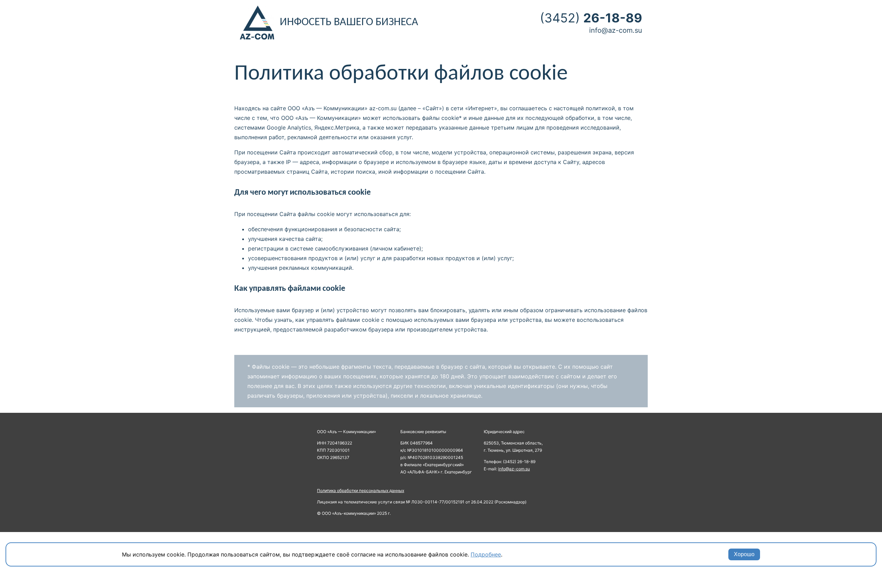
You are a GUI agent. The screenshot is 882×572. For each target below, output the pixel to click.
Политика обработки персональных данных (360, 490)
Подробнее (486, 554)
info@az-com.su (615, 30)
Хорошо (744, 554)
